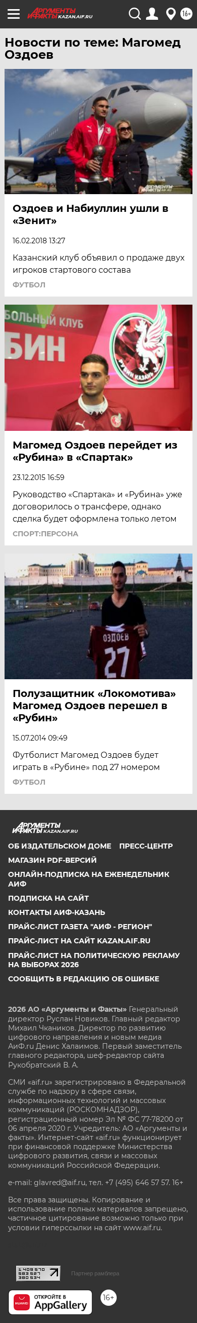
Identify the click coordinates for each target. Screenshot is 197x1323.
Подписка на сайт (48, 898)
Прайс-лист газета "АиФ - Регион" (80, 926)
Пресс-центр (146, 846)
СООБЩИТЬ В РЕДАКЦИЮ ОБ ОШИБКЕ (83, 978)
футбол (29, 284)
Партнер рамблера (95, 1273)
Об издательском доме (59, 846)
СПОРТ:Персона (45, 533)
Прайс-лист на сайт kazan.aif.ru (79, 940)
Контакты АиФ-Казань (56, 912)
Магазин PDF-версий (52, 860)
